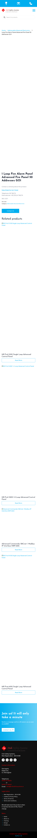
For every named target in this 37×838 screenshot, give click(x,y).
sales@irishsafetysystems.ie (15, 786)
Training (6, 821)
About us (6, 818)
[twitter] (7, 759)
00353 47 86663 (7, 784)
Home (4, 30)
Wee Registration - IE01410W (12, 794)
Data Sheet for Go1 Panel (10, 190)
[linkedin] (15, 759)
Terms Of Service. (9, 798)
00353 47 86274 (6, 780)
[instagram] (11, 759)
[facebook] (3, 759)
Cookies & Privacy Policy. (11, 796)
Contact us (7, 825)
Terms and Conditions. (10, 801)
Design (6, 823)
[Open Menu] (34, 10)
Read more (18, 360)
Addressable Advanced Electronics (19, 30)
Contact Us (10, 211)
